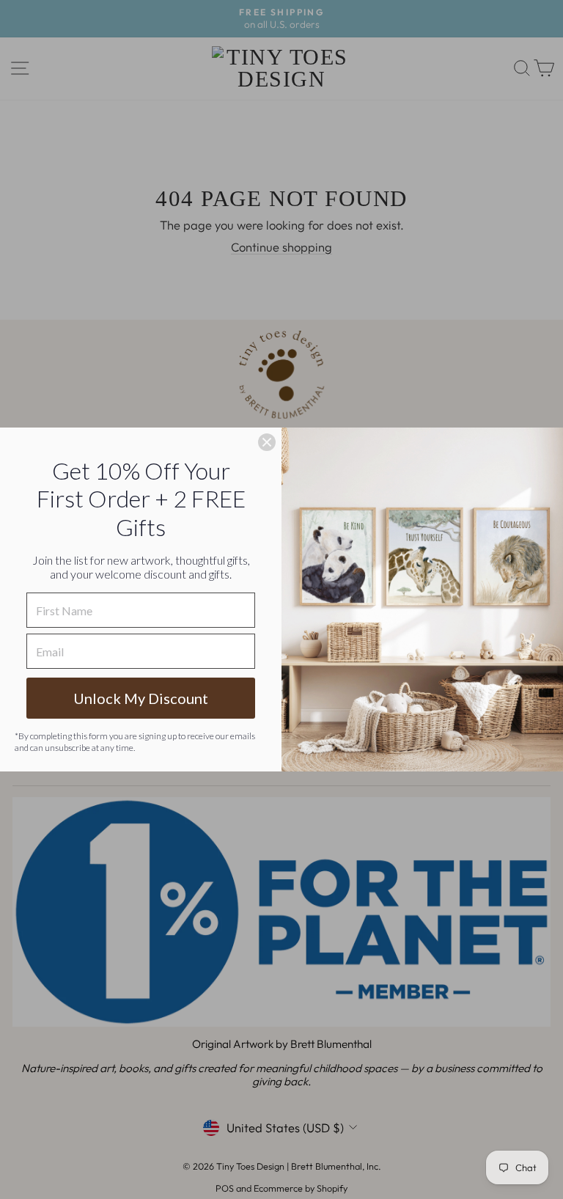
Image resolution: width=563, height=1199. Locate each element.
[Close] (267, 442)
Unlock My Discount (140, 698)
